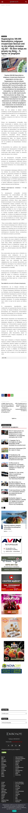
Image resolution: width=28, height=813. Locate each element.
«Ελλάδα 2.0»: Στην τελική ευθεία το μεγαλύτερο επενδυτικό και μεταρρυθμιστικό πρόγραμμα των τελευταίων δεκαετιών (17, 475)
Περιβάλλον (3, 801)
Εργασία (17, 769)
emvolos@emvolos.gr (17, 741)
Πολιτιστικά (17, 786)
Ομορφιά (3, 795)
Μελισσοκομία (4, 792)
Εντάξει (14, 811)
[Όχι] (26, 808)
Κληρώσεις (3, 785)
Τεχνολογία (17, 794)
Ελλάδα (16, 764)
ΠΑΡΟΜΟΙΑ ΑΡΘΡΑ (6, 425)
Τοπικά (16, 795)
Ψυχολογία (17, 801)
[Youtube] (19, 745)
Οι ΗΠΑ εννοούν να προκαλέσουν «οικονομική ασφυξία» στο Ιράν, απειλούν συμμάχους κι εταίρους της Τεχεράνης (17, 466)
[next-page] (4, 508)
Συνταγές (17, 792)
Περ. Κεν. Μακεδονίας (19, 782)
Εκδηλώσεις (17, 761)
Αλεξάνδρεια (3, 761)
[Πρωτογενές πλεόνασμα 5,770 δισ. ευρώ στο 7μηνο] (4, 450)
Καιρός (2, 783)
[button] (2, 2)
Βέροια (2, 772)
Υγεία (16, 797)
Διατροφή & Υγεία (18, 760)
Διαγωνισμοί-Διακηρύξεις (20, 758)
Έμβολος (5, 55)
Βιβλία (2, 773)
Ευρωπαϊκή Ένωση (18, 770)
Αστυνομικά (3, 770)
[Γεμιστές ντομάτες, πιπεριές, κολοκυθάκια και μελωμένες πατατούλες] (14, 520)
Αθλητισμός (3, 760)
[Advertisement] (14, 20)
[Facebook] (2, 395)
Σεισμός (16, 789)
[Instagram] (12, 745)
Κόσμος (2, 788)
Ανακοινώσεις (4, 766)
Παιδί (2, 798)
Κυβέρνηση (3, 791)
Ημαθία (16, 773)
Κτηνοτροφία (4, 789)
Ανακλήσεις (3, 764)
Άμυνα (2, 763)
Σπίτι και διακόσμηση (19, 791)
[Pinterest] (9, 395)
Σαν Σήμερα (17, 788)
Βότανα (2, 774)
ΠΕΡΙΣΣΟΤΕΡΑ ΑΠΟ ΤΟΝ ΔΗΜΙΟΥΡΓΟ (10, 427)
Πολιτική (17, 785)
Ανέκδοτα (3, 767)
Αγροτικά (3, 757)
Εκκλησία (17, 763)
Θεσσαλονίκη (18, 774)
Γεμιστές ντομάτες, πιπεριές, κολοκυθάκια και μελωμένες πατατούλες (12, 527)
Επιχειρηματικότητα (19, 767)
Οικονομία (8, 5)
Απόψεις (3, 769)
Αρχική (2, 5)
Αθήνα (2, 758)
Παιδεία (2, 797)
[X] (5, 395)
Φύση (16, 798)
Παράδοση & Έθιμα (5, 800)
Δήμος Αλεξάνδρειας (19, 757)
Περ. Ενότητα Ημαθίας (19, 783)
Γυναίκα (2, 776)
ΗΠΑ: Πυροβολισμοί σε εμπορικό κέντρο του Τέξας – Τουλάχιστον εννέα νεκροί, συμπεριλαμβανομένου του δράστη (21, 407)
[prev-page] (2, 508)
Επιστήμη (17, 766)
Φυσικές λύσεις (18, 800)
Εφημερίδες (17, 772)
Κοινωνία (3, 786)
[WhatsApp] (12, 395)
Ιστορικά (3, 782)
